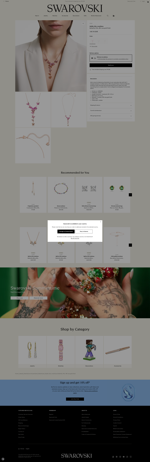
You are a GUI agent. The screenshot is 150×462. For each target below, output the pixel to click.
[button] (100, 221)
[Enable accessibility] (3, 459)
